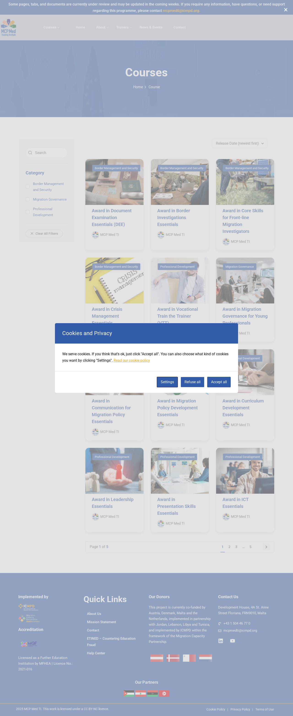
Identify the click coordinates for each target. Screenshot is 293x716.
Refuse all (192, 382)
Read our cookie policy (132, 360)
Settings (167, 382)
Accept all (219, 382)
